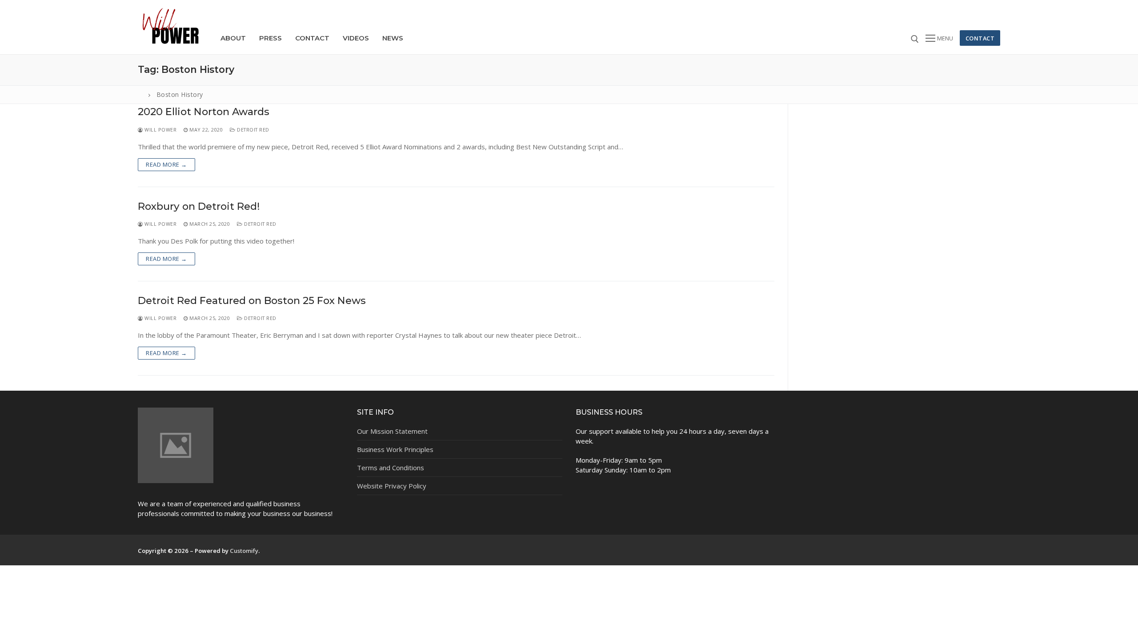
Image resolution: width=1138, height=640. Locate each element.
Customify (244, 551)
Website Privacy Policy (391, 485)
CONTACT (980, 38)
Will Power (159, 129)
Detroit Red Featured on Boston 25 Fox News (252, 301)
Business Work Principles (395, 449)
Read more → (166, 164)
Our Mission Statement (392, 431)
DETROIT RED (252, 129)
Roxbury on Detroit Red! (199, 206)
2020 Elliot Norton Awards (203, 112)
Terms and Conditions (390, 467)
